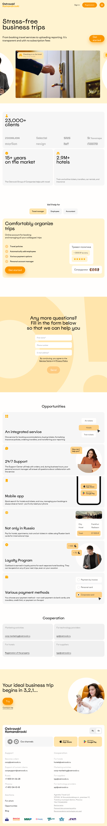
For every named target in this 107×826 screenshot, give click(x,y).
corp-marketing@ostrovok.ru (17, 636)
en (99, 731)
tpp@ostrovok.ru (63, 653)
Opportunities (11, 806)
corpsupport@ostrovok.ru (16, 770)
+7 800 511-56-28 (12, 779)
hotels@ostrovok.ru (62, 762)
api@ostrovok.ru (63, 636)
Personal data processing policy (65, 808)
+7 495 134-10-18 (12, 787)
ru (93, 731)
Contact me (8, 708)
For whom (9, 801)
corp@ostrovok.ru (13, 762)
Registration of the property (17, 653)
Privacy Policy (62, 361)
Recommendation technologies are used (68, 811)
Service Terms (45, 361)
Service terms (58, 805)
